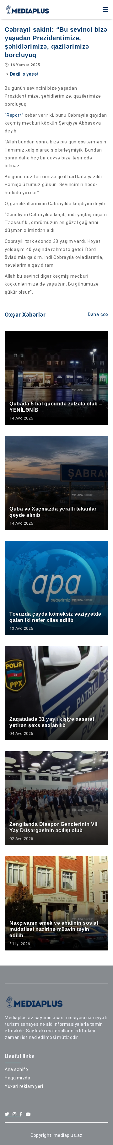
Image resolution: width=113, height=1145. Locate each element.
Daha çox (98, 314)
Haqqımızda (17, 1077)
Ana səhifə (16, 1069)
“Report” (14, 115)
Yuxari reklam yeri (24, 1086)
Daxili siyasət (24, 74)
